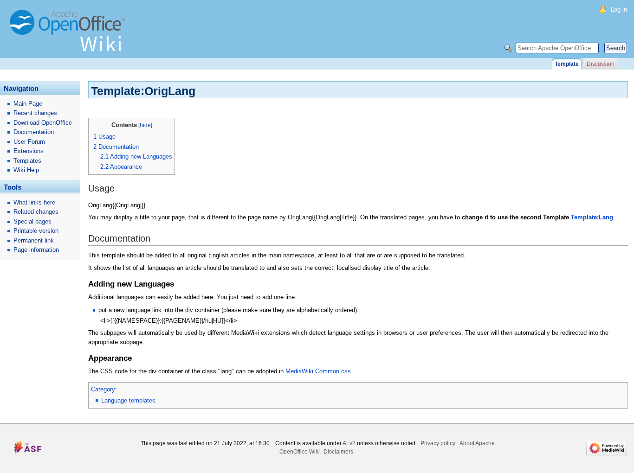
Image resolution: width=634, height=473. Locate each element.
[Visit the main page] (69, 35)
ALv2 (349, 443)
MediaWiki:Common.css (318, 371)
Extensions (28, 150)
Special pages (32, 221)
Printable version (35, 230)
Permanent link (33, 240)
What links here (34, 202)
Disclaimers (338, 451)
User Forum (29, 141)
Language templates (128, 400)
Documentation (33, 131)
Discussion (601, 64)
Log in (619, 9)
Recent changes (35, 112)
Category (103, 389)
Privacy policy (438, 443)
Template (567, 64)
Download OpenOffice (42, 122)
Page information (36, 249)
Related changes (35, 211)
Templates (27, 160)
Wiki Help (26, 169)
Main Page (27, 103)
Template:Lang (592, 217)
